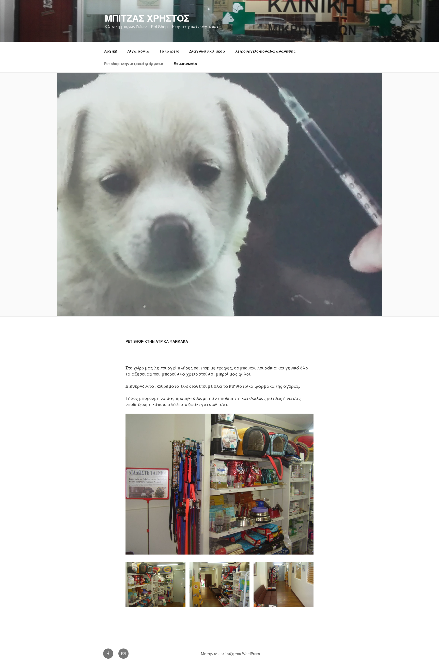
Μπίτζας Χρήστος (147, 17)
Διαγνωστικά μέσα (207, 51)
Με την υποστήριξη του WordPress (230, 653)
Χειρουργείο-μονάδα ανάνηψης (265, 51)
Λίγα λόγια (138, 51)
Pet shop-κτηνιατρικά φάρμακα (134, 63)
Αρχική (110, 51)
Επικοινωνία (185, 63)
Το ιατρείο (169, 51)
